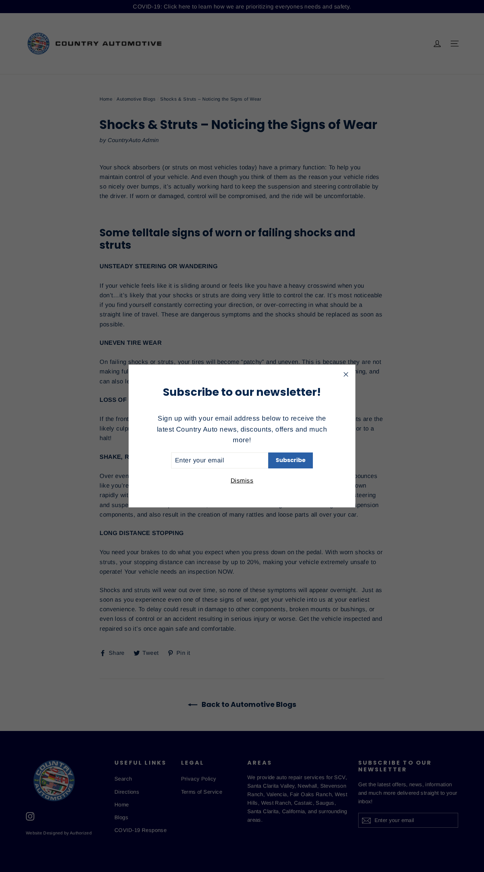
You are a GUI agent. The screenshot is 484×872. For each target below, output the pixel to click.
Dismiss (242, 480)
